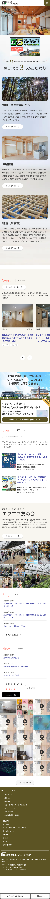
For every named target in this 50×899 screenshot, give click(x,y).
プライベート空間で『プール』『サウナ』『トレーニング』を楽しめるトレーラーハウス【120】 (17, 337)
